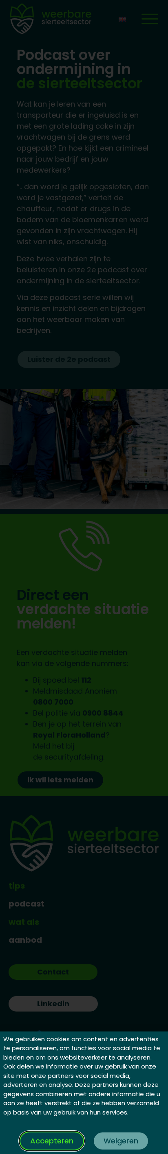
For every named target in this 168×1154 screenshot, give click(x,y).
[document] (84, 577)
